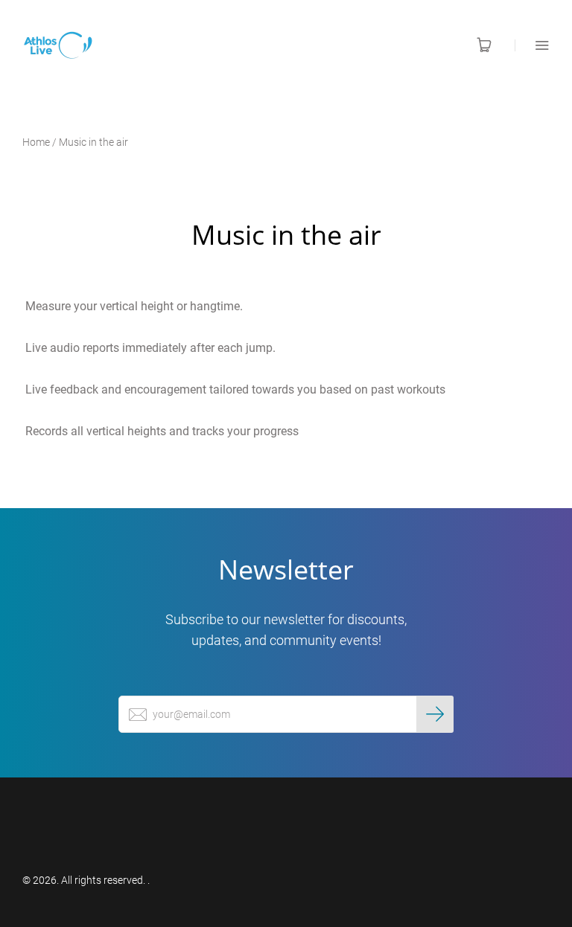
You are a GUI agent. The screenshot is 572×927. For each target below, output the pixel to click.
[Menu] (532, 45)
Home (36, 142)
